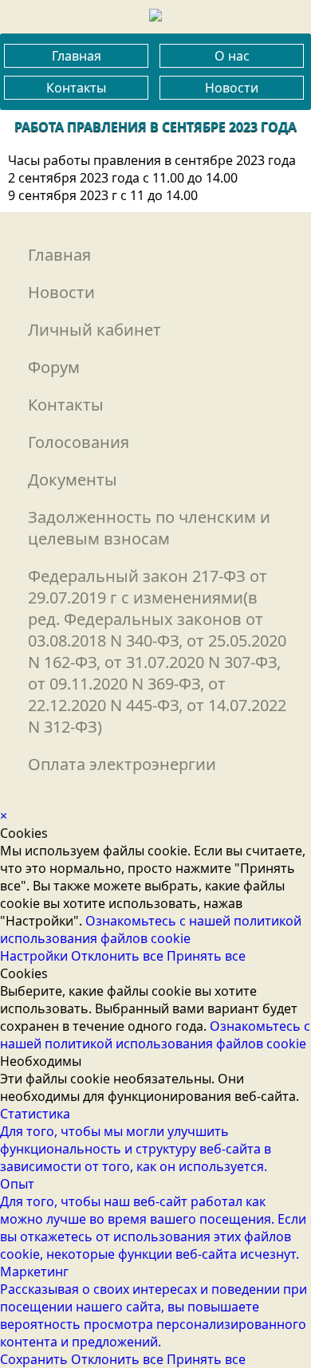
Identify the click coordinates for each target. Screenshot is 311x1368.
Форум (54, 367)
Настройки (35, 956)
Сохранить (35, 1359)
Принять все (206, 956)
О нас (232, 56)
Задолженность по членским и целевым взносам (149, 527)
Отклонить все (119, 956)
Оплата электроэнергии (122, 764)
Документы (72, 479)
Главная (76, 56)
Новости (231, 87)
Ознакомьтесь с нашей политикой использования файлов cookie (150, 929)
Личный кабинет (94, 329)
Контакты (76, 87)
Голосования (78, 442)
